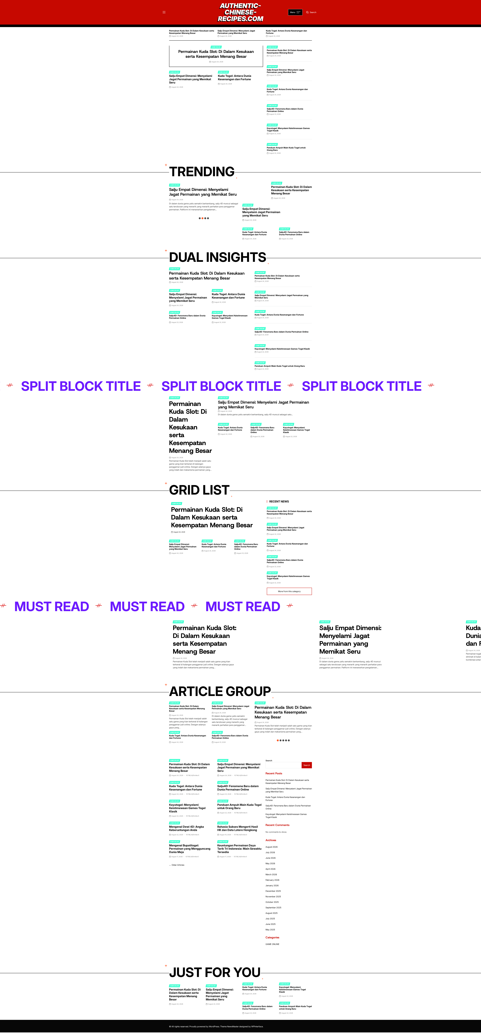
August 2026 (272, 847)
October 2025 (272, 902)
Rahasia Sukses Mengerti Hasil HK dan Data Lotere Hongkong (237, 828)
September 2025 (273, 907)
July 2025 (270, 918)
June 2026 (271, 858)
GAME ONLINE (216, 47)
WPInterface (257, 1026)
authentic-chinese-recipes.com (240, 12)
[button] (169, 32)
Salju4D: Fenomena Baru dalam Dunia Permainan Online (285, 110)
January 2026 (272, 885)
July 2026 (270, 852)
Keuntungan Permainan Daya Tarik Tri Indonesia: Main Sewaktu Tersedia (239, 849)
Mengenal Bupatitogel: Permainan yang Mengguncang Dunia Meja (189, 849)
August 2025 (271, 913)
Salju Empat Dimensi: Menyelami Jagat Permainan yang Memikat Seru (236, 31)
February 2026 (272, 880)
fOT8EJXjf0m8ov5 (192, 775)
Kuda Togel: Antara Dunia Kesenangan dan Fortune (286, 31)
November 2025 (273, 896)
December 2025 (273, 891)
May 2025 (270, 929)
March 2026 (271, 874)
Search (269, 760)
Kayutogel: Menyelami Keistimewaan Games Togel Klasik (288, 129)
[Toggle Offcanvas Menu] (164, 12)
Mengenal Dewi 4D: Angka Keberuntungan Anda (186, 828)
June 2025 (270, 924)
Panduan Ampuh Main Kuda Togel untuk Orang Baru (286, 148)
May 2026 (270, 863)
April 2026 (270, 869)
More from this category (289, 591)
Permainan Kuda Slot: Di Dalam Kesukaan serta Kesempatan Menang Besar (191, 31)
